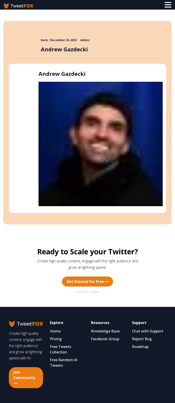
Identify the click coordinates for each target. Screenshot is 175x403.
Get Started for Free (86, 281)
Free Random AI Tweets (63, 362)
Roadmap (140, 346)
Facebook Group (105, 338)
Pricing (56, 338)
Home (55, 331)
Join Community (24, 375)
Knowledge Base (105, 331)
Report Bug (142, 338)
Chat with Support (147, 331)
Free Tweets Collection (60, 349)
